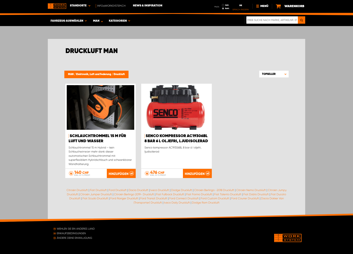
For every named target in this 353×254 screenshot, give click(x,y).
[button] (274, 74)
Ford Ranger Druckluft (124, 198)
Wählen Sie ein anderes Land (76, 228)
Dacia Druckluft (138, 190)
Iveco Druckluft (159, 190)
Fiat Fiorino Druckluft (199, 194)
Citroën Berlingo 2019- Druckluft (134, 194)
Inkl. (227, 5)
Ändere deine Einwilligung (74, 237)
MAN (71, 74)
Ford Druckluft (118, 190)
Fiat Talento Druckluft (227, 194)
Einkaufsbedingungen (71, 233)
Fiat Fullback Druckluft (170, 194)
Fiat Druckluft (98, 190)
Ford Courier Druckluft (245, 198)
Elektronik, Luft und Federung (94, 74)
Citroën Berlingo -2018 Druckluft (214, 190)
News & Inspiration (147, 5)
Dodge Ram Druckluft (206, 202)
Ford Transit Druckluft (153, 198)
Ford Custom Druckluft (215, 198)
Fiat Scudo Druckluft (95, 198)
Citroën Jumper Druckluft (96, 194)
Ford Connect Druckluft (184, 198)
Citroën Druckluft (77, 190)
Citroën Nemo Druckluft (251, 190)
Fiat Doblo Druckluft (256, 194)
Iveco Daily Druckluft (177, 202)
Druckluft (119, 74)
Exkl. (227, 8)
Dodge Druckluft (181, 190)
